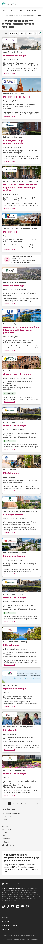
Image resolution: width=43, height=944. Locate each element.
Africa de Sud (6, 839)
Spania (4, 820)
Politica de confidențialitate (21, 939)
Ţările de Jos (6, 829)
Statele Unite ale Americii (11, 813)
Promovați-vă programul (10, 925)
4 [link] (21, 803)
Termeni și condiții (7, 939)
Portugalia (6, 842)
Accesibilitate (34, 939)
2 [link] (13, 803)
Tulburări (30, 33)
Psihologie (13, 33)
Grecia (4, 835)
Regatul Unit (6, 816)
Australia (5, 826)
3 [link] (17, 803)
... (29, 803)
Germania (5, 823)
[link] (37, 803)
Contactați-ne (6, 929)
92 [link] (33, 803)
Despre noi (5, 921)
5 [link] (25, 803)
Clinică (22, 33)
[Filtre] (39, 33)
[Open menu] (39, 3)
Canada (4, 832)
